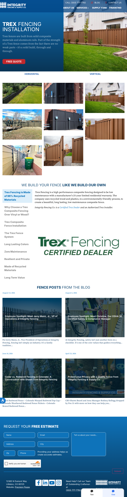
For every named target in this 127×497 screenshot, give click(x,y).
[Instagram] (59, 483)
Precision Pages (22, 487)
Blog (97, 2)
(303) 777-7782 (73, 490)
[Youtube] (52, 483)
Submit (117, 471)
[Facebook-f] (38, 483)
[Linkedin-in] (45, 483)
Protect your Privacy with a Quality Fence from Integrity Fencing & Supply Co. (93, 378)
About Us (68, 8)
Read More (32, 334)
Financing (115, 8)
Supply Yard (99, 8)
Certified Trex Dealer (70, 207)
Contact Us (115, 2)
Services (82, 8)
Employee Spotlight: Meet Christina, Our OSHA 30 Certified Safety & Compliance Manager (95, 317)
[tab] (17, 196)
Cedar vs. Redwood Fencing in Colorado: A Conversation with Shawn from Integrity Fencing (31, 378)
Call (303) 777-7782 (75, 2)
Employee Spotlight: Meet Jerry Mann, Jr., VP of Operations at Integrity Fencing (31, 317)
